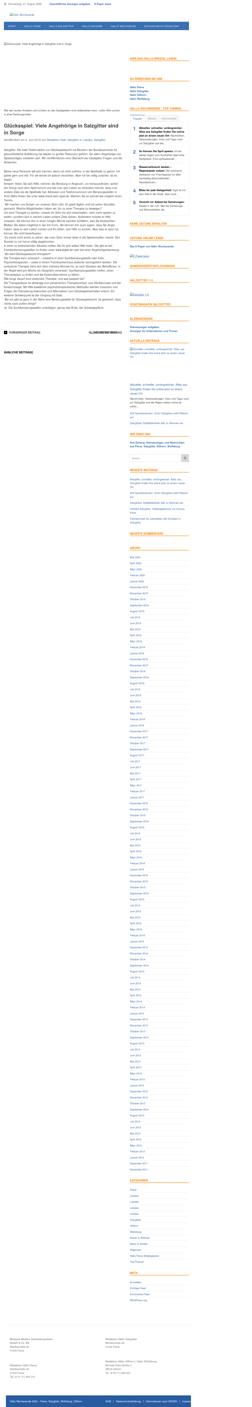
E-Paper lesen (102, 4)
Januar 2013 (137, 1085)
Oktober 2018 (137, 671)
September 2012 (139, 1109)
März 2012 (136, 1145)
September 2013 (139, 1037)
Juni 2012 (135, 1127)
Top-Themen (137, 1262)
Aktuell (152, 118)
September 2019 (139, 605)
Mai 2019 (135, 629)
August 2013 (137, 1043)
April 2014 (135, 995)
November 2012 (139, 1097)
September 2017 (139, 749)
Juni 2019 (135, 623)
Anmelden (135, 1282)
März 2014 (136, 1001)
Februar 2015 (137, 935)
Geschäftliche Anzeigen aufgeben (70, 4)
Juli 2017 (135, 761)
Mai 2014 (135, 989)
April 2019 (135, 635)
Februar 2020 (137, 575)
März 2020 (136, 569)
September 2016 (139, 821)
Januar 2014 (137, 1013)
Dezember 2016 (139, 803)
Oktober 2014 (137, 959)
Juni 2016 (135, 839)
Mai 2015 (135, 917)
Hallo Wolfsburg (123, 26)
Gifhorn (134, 1226)
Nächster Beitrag (103, 332)
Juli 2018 (135, 689)
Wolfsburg (135, 1232)
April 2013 (135, 1067)
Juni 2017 (135, 767)
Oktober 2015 (137, 887)
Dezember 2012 (139, 1091)
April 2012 (135, 1139)
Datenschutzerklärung (128, 1401)
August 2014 (137, 971)
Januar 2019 (137, 653)
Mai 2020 (135, 557)
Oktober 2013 (137, 1031)
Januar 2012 (137, 1157)
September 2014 (139, 965)
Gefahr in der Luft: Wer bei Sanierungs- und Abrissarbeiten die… (161, 205)
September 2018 (139, 677)
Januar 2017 (137, 797)
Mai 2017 (135, 773)
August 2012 (137, 1115)
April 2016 (135, 851)
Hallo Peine (32, 26)
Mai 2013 (135, 1061)
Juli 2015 (135, 905)
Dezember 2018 (139, 659)
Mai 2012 (135, 1133)
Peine (133, 1190)
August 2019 (137, 611)
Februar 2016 (137, 863)
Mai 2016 (135, 845)
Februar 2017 (137, 791)
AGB (108, 1401)
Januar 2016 (137, 869)
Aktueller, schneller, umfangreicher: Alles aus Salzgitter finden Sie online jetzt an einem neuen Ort (158, 388)
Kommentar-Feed (139, 1294)
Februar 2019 (137, 647)
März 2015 (136, 929)
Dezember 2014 (139, 947)
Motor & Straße (138, 1244)
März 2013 (136, 1073)
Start (12, 26)
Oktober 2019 (137, 599)
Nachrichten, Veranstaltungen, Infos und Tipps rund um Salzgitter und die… (162, 135)
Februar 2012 (137, 1151)
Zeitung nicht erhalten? (162, 26)
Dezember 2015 (139, 875)
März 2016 (136, 857)
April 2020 (135, 563)
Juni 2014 (135, 983)
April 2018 (135, 707)
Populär (137, 118)
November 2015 (139, 881)
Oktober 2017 (137, 743)
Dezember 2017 (139, 731)
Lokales (87, 140)
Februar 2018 (137, 719)
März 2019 (136, 641)
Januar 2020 (137, 581)
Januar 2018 (137, 725)
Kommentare (169, 118)
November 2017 (139, 737)
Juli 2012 (135, 1121)
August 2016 (137, 827)
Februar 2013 (137, 1079)
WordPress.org (138, 1300)
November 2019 (139, 593)
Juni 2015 (135, 911)
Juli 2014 (135, 977)
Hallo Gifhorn (92, 26)
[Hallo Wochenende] (20, 15)
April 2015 (135, 923)
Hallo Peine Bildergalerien (144, 1256)
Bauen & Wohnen (140, 1238)
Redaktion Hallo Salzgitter (63, 140)
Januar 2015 (137, 941)
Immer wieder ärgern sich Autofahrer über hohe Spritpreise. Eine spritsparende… (161, 155)
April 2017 (135, 779)
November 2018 (139, 665)
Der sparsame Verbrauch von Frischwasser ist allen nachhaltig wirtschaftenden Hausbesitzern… (160, 174)
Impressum (188, 1401)
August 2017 (137, 755)
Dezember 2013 (139, 1019)
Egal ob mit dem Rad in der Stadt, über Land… (162, 192)
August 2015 (137, 899)
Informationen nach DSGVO (161, 1401)
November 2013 (139, 1025)
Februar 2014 (137, 1007)
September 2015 (139, 893)
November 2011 (139, 1169)
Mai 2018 (135, 701)
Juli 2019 (135, 617)
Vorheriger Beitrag (24, 332)
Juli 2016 (135, 833)
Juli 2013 (135, 1049)
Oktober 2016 (137, 815)
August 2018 (137, 683)
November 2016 (139, 809)
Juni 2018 (135, 695)
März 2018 (136, 713)
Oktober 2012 (137, 1103)
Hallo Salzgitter (61, 26)
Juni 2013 (135, 1055)
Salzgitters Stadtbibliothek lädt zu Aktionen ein (156, 423)
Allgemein (135, 1250)
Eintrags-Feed (138, 1288)
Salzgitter (100, 140)
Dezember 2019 (139, 587)
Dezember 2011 (139, 1163)
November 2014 (139, 953)
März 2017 (136, 785)
